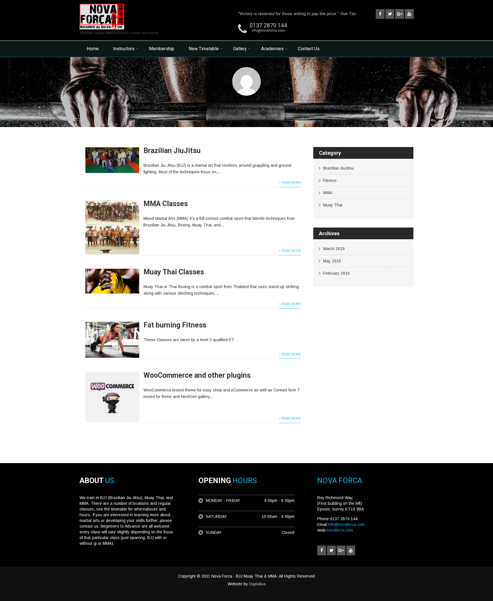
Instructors (124, 48)
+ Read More (290, 182)
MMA (327, 192)
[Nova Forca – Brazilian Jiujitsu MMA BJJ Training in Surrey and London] (102, 31)
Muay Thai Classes (174, 272)
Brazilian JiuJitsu (172, 150)
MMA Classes (166, 204)
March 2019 (334, 248)
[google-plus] (399, 14)
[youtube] (409, 14)
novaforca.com (340, 530)
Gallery (240, 48)
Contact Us (309, 48)
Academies (272, 48)
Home (93, 48)
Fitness (330, 180)
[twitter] (389, 14)
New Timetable (204, 48)
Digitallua (257, 584)
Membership (161, 48)
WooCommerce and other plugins (197, 375)
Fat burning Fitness (175, 325)
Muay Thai (332, 205)
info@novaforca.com (268, 31)
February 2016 (336, 273)
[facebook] (380, 14)
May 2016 (332, 261)
